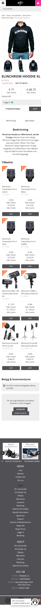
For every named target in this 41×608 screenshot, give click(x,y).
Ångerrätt (20, 525)
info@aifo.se (24, 576)
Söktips (20, 495)
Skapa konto (20, 413)
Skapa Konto (20, 529)
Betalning (20, 505)
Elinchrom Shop (7, 18)
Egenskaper (30, 120)
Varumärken (16, 15)
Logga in (20, 409)
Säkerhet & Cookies (21, 509)
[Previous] (3, 453)
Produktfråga (13, 109)
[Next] (38, 453)
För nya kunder (20, 489)
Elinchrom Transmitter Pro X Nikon (28, 189)
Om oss (20, 480)
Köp (11, 214)
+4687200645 (24, 579)
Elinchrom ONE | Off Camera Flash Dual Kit (10, 293)
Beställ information (20, 512)
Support (20, 519)
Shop (8, 15)
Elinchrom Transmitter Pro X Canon (9, 189)
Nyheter (20, 473)
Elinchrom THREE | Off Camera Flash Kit (29, 292)
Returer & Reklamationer (20, 522)
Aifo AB (20, 571)
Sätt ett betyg (21, 83)
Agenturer (20, 515)
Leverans (20, 502)
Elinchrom (26, 15)
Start (3, 15)
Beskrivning (11, 120)
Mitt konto (20, 499)
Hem (21, 470)
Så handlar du (20, 492)
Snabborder (20, 477)
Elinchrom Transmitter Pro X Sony (9, 241)
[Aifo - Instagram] (4, 600)
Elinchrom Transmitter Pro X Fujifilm (28, 241)
